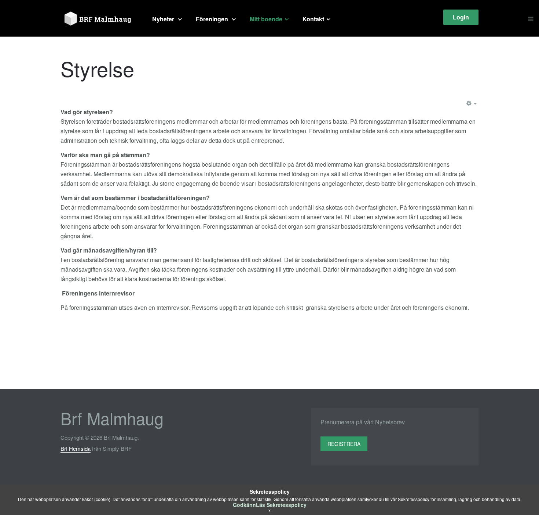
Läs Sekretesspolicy (281, 504)
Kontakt (313, 19)
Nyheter (164, 19)
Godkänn (244, 504)
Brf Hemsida (75, 448)
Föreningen (213, 19)
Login (461, 17)
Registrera (343, 443)
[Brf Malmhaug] (99, 19)
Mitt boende (266, 19)
